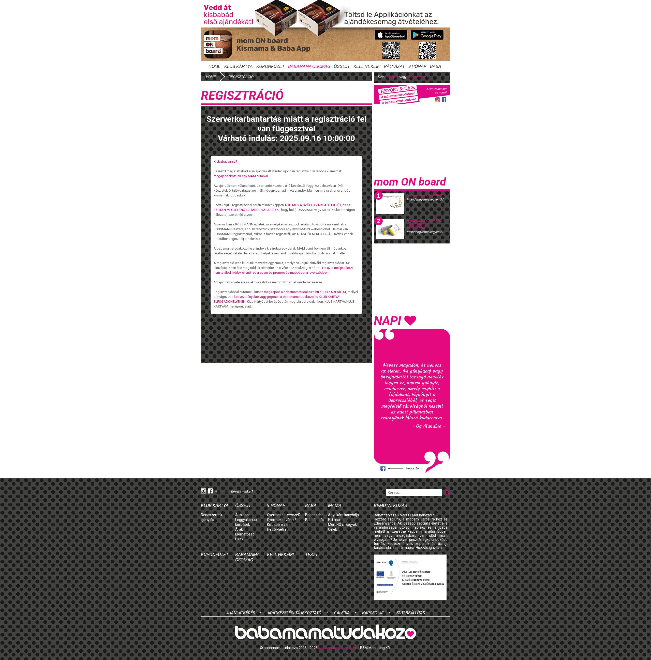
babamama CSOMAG (424, 195)
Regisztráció (241, 77)
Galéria (342, 612)
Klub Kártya (238, 66)
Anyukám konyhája (343, 515)
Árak (239, 529)
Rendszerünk (211, 515)
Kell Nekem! (366, 66)
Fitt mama (336, 520)
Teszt (311, 554)
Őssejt (342, 66)
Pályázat (394, 66)
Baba (310, 505)
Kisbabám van (278, 525)
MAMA (325, 75)
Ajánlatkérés (240, 612)
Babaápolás (314, 520)
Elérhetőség (245, 534)
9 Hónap (417, 66)
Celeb (332, 529)
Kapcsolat (373, 612)
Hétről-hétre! (277, 529)
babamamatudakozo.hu (337, 648)
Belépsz (392, 77)
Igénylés (207, 520)
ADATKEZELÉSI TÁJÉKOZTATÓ (294, 612)
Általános (242, 515)
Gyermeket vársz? (281, 520)
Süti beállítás (410, 612)
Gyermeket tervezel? (284, 515)
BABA (435, 66)
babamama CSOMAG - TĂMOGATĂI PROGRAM (425, 224)
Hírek (239, 539)
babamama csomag (309, 66)
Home (215, 66)
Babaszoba (314, 515)
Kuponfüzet (270, 66)
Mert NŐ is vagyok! (343, 525)
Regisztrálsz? (418, 77)
